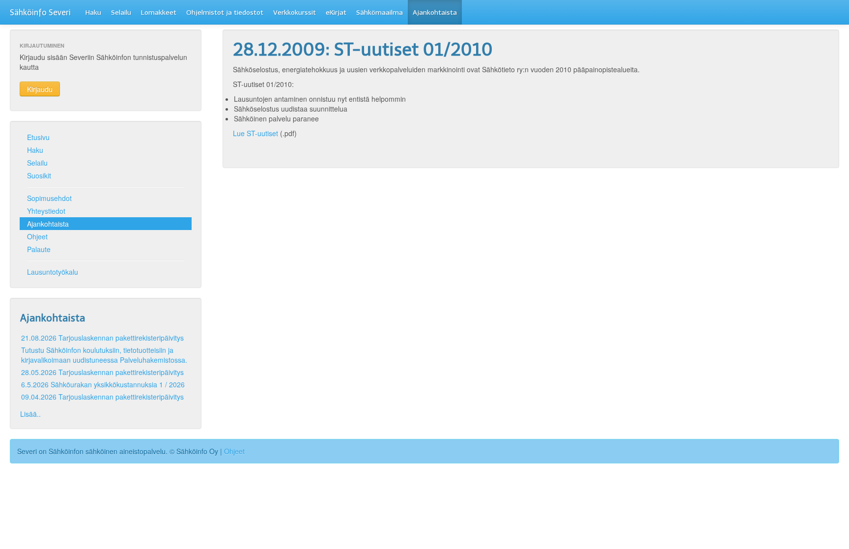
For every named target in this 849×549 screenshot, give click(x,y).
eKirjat (336, 12)
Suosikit (39, 175)
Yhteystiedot (46, 211)
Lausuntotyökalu (52, 272)
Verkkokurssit (294, 12)
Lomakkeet (158, 12)
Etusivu (38, 137)
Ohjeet (37, 236)
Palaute (39, 249)
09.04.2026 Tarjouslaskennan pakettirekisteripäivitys (102, 397)
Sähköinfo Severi (40, 12)
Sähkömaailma (379, 12)
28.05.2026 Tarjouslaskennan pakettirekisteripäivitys (102, 372)
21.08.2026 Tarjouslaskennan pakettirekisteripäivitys (102, 338)
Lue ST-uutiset (255, 133)
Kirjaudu (40, 89)
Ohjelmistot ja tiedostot (224, 12)
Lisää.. (30, 414)
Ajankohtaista (435, 12)
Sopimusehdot (49, 198)
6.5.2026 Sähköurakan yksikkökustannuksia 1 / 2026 (103, 384)
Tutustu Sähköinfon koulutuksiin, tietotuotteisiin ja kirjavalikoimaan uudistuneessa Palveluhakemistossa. (104, 355)
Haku (93, 12)
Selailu (121, 12)
